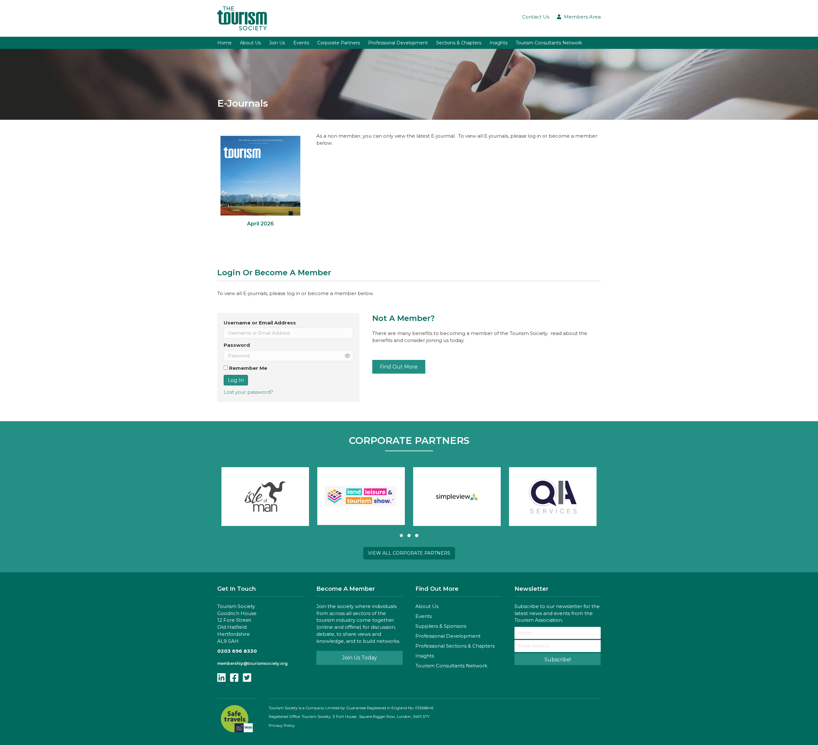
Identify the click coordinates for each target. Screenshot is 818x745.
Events (423, 616)
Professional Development (448, 636)
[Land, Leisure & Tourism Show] (361, 496)
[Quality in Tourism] (553, 496)
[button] (401, 535)
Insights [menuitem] (498, 43)
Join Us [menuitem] (277, 43)
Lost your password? (248, 392)
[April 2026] (260, 184)
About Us (426, 606)
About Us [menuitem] (250, 43)
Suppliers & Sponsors (440, 626)
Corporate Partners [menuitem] (338, 43)
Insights (424, 656)
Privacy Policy (282, 725)
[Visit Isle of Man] (265, 496)
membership (230, 663)
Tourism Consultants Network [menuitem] (549, 43)
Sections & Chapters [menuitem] (458, 43)
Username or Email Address (260, 323)
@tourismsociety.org (265, 663)
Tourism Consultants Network (451, 666)
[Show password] (347, 356)
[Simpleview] (457, 496)
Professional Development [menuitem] (398, 43)
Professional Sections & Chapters (455, 646)
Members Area (582, 17)
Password (237, 345)
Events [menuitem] (301, 43)
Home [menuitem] (224, 43)
